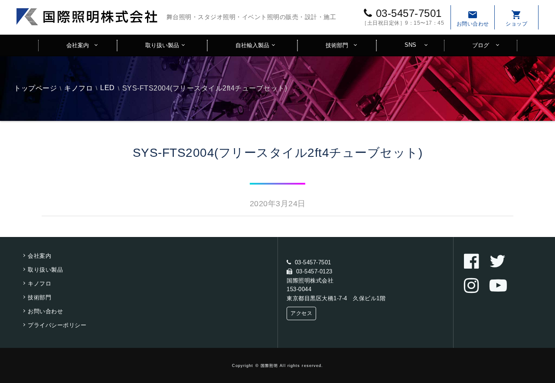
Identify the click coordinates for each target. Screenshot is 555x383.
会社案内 (77, 45)
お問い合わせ (473, 18)
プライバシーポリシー (57, 325)
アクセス (301, 313)
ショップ (516, 18)
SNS (410, 45)
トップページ (35, 88)
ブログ (480, 45)
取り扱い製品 (162, 45)
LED (107, 87)
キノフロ (78, 88)
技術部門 (337, 45)
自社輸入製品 (252, 45)
